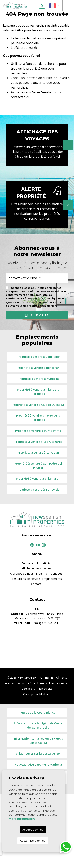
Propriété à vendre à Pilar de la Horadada (38, 392)
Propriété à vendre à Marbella (38, 379)
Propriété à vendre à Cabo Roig (38, 357)
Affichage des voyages (36, 568)
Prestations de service (25, 579)
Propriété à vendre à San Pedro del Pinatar (38, 466)
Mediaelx (45, 694)
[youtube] (37, 545)
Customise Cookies (32, 840)
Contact (36, 584)
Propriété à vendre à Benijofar (38, 368)
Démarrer (28, 563)
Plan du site (44, 688)
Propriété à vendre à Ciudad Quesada (38, 405)
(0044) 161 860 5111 (37, 623)
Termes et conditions (50, 683)
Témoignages (53, 573)
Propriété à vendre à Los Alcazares (38, 442)
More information (22, 819)
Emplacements (52, 579)
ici (27, 97)
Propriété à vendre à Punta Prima (38, 431)
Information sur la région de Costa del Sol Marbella (38, 725)
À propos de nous (22, 573)
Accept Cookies (32, 829)
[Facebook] (31, 545)
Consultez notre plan (26, 78)
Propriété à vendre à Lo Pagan (38, 452)
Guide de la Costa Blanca (38, 712)
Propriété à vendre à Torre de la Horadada (38, 418)
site (50, 78)
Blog (39, 573)
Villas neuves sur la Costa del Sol (38, 753)
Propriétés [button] (44, 563)
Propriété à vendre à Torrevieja (38, 489)
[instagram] (43, 545)
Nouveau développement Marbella (38, 764)
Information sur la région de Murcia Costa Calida (38, 741)
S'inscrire (39, 315)
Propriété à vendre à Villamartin (38, 478)
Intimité (26, 683)
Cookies (27, 688)
